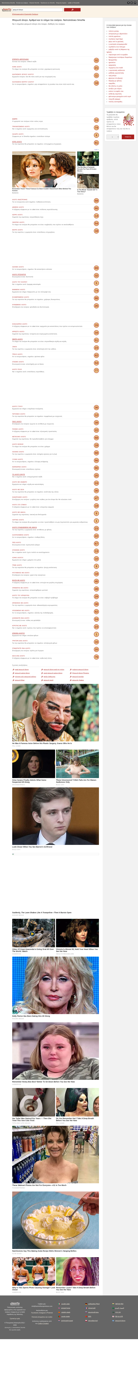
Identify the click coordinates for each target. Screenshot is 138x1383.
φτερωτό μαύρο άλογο (22, 673)
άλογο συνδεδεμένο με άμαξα (24, 527)
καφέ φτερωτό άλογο (22, 669)
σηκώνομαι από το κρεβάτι (118, 55)
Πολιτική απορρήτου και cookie (42, 1317)
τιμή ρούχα (112, 75)
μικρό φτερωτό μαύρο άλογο (53, 673)
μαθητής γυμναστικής (116, 73)
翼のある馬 (119, 1316)
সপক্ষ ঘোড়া (118, 1312)
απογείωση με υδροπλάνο (118, 34)
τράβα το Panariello (73, 3)
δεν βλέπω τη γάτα (115, 86)
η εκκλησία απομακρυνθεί (118, 44)
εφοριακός (112, 65)
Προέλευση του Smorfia (48, 3)
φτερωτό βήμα (19, 680)
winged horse (65, 1308)
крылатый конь (93, 1312)
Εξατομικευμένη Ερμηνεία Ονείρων (25, 14)
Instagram (42, 1313)
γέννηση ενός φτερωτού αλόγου (25, 676)
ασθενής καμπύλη (115, 94)
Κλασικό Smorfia (34, 3)
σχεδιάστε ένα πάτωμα (117, 47)
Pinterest (50, 1313)
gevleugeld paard (67, 1320)
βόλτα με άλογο (18, 580)
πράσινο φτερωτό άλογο (80, 669)
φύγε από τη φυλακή (116, 41)
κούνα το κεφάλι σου (116, 91)
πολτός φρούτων (115, 36)
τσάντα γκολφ (114, 31)
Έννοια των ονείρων (22, 3)
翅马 (89, 1316)
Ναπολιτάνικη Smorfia (8, 3)
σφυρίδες (112, 83)
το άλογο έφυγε (18, 474)
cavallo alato (65, 1304)
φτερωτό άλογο (120, 1320)
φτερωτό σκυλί (48, 680)
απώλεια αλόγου (18, 633)
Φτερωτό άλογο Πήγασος (80, 673)
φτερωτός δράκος (78, 680)
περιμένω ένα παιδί (116, 68)
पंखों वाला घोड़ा (119, 1304)
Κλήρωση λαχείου (61, 3)
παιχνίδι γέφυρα (114, 99)
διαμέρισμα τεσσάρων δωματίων (120, 57)
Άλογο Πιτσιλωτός (19, 274)
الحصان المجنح (119, 1308)
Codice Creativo (43, 1323)
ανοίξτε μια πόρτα (115, 88)
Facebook (34, 1313)
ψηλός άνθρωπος (49, 676)
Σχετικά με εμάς (15, 1318)
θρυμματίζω (113, 60)
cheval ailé (91, 1308)
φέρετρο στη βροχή (115, 78)
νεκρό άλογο (17, 339)
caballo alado (65, 1312)
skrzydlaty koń (93, 1320)
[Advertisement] (55, 41)
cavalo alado (65, 1316)
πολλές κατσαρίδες (115, 102)
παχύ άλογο (16, 421)
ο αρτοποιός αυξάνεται (117, 70)
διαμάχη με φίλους (115, 81)
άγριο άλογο (17, 141)
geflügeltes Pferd (94, 1304)
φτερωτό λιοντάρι (78, 676)
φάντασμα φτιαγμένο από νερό (120, 96)
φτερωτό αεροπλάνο (20, 59)
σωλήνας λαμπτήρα (116, 39)
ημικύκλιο (112, 62)
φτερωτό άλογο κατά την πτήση (54, 669)
